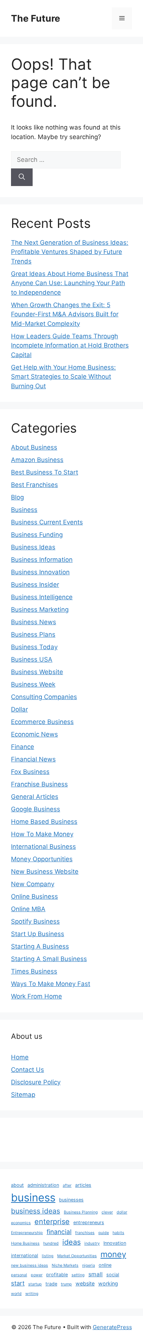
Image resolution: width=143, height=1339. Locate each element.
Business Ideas (33, 547)
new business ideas (29, 1265)
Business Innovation (40, 572)
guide (103, 1232)
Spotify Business (35, 921)
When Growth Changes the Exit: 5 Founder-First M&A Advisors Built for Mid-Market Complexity (64, 314)
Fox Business (30, 771)
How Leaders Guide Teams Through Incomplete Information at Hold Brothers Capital (70, 345)
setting (78, 1275)
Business (24, 509)
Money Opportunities (42, 859)
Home (20, 1057)
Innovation (114, 1243)
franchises (85, 1232)
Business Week (33, 684)
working (108, 1283)
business (33, 1197)
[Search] (22, 177)
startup (35, 1284)
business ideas (35, 1211)
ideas (71, 1242)
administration (43, 1185)
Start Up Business (37, 934)
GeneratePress (112, 1327)
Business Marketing (40, 609)
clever (107, 1212)
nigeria (88, 1265)
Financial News (33, 759)
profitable (57, 1274)
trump (66, 1284)
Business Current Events (47, 522)
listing (48, 1256)
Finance (22, 746)
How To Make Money (42, 834)
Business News (33, 622)
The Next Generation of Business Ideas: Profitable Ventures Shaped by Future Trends (69, 252)
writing (31, 1293)
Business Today (34, 647)
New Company (32, 884)
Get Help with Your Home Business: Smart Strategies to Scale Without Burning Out (63, 377)
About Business (34, 447)
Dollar (19, 709)
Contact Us (27, 1069)
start (18, 1283)
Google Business (35, 809)
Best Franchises (34, 484)
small (95, 1274)
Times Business (34, 971)
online (105, 1265)
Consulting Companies (44, 697)
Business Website (37, 672)
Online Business (34, 896)
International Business (43, 846)
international (24, 1255)
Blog (17, 497)
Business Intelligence (42, 597)
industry (92, 1243)
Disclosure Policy (35, 1082)
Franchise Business (39, 784)
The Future (35, 18)
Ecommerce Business (42, 721)
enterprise (52, 1221)
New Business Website (44, 871)
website (85, 1283)
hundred (51, 1243)
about (17, 1185)
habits (118, 1232)
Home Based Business (44, 821)
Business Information (42, 559)
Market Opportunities (77, 1256)
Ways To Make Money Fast (50, 983)
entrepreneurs (88, 1222)
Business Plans (33, 634)
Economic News (34, 734)
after (67, 1185)
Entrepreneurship (27, 1232)
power (37, 1275)
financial (59, 1232)
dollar (122, 1212)
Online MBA (28, 909)
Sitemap (23, 1094)
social (112, 1274)
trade (51, 1284)
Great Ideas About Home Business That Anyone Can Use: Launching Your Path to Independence (69, 283)
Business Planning (81, 1212)
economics (21, 1222)
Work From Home (36, 996)
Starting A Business (40, 946)
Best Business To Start (44, 472)
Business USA (31, 659)
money (113, 1254)
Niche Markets (65, 1265)
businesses (71, 1199)
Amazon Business (37, 459)
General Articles (34, 796)
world (16, 1293)
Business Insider (35, 584)
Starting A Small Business (49, 959)
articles (83, 1185)
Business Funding (37, 534)
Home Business (25, 1243)
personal (19, 1275)
